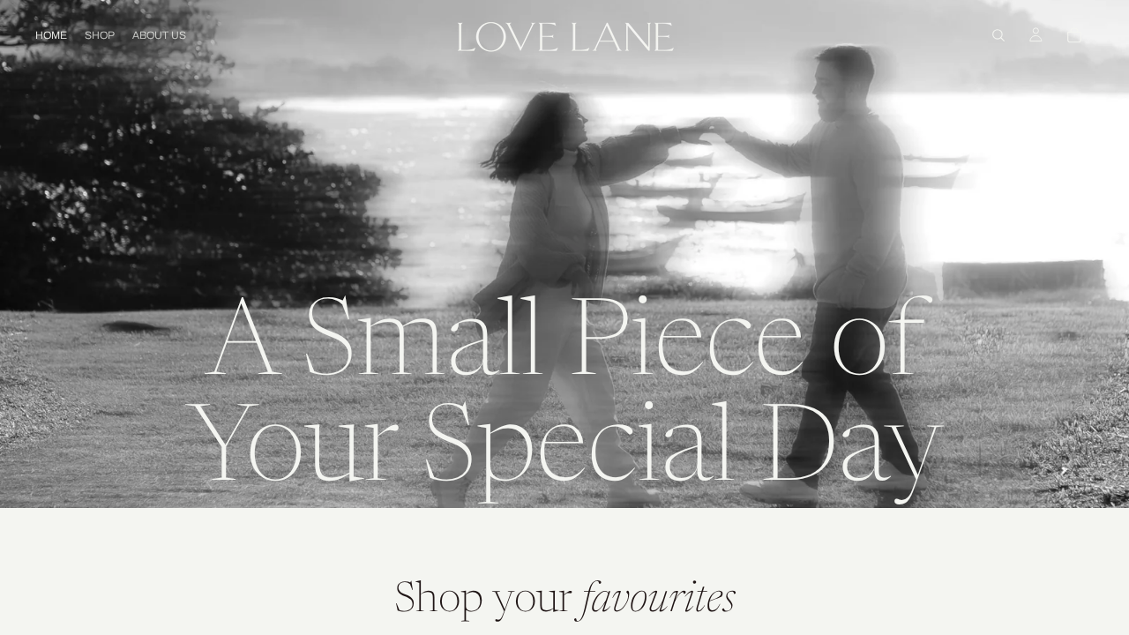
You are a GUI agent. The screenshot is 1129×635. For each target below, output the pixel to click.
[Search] (998, 35)
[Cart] (1074, 35)
